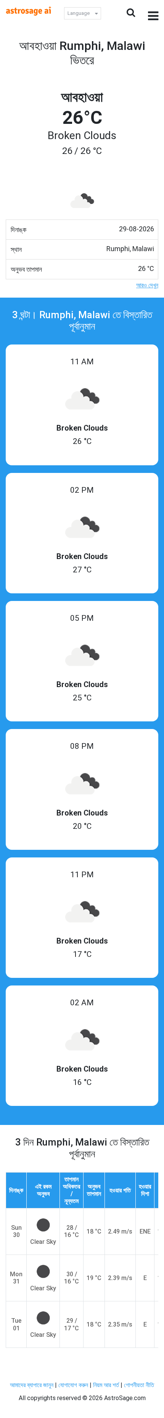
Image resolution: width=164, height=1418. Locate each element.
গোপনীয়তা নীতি (139, 1385)
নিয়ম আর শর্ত (106, 1385)
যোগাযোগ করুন (73, 1385)
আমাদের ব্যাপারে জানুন (31, 1385)
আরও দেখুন (147, 285)
